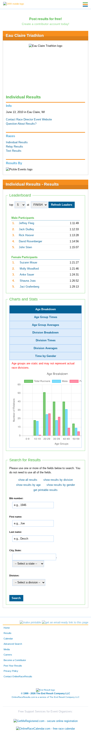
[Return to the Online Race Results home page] (13, 3)
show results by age (28, 484)
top (11, 204)
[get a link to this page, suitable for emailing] (65, 622)
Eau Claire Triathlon (25, 35)
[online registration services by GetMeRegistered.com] (46, 720)
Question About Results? (21, 123)
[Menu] (85, 4)
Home (7, 628)
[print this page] (30, 622)
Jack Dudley (26, 229)
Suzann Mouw (28, 262)
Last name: (15, 532)
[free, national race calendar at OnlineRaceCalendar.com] (45, 728)
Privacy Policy (11, 671)
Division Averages (45, 348)
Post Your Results (13, 665)
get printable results (45, 490)
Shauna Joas (28, 280)
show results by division (58, 479)
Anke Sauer (27, 274)
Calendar (8, 638)
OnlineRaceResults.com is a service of (45, 697)
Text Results (13, 150)
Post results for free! (45, 19)
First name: (15, 516)
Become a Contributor (15, 660)
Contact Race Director (19, 119)
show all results (27, 479)
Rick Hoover (26, 235)
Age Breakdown (45, 309)
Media (7, 649)
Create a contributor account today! (45, 24)
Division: (14, 575)
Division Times (45, 340)
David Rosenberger (30, 241)
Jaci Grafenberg (29, 286)
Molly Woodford (29, 268)
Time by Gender (45, 356)
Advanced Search (13, 644)
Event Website (43, 119)
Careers (8, 654)
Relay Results (14, 146)
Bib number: (16, 498)
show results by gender (61, 484)
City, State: (15, 550)
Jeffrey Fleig (26, 223)
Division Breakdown (45, 332)
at (28, 204)
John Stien (25, 247)
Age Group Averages (45, 325)
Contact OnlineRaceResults (18, 676)
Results (7, 633)
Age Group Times (45, 317)
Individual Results (17, 142)
